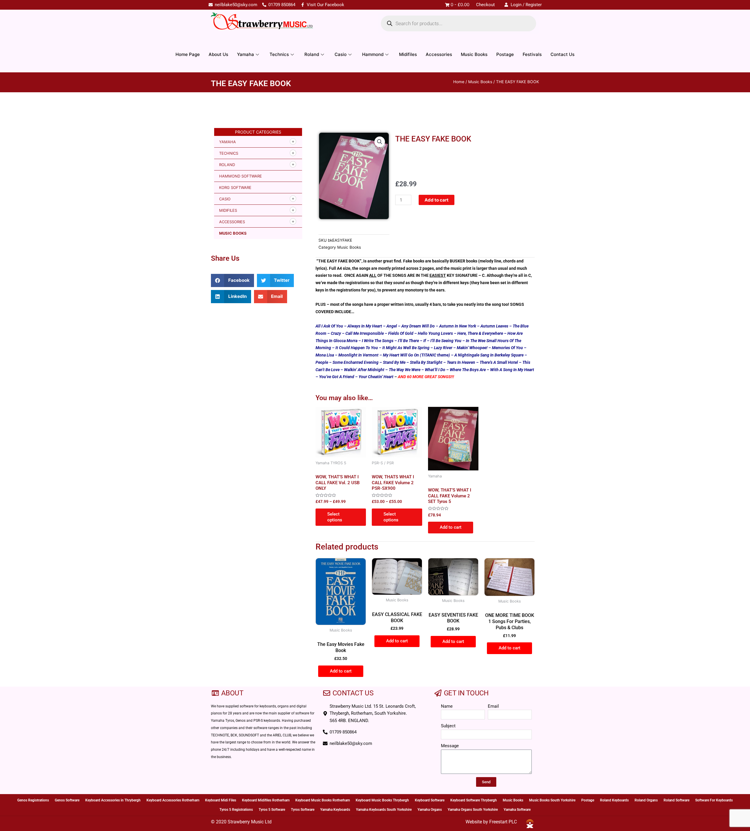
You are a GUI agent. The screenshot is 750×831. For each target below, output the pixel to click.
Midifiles (408, 54)
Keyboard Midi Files (220, 800)
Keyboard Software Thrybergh (473, 800)
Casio (341, 54)
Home (458, 81)
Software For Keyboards (714, 800)
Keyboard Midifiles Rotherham (265, 800)
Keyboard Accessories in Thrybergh (113, 800)
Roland (311, 54)
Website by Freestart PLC (491, 822)
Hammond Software (240, 176)
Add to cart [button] (450, 527)
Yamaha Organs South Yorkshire (473, 810)
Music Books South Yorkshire (552, 800)
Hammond (372, 54)
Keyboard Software (429, 800)
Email (493, 706)
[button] (232, 280)
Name (447, 706)
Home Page (187, 54)
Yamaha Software (517, 810)
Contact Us (562, 54)
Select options (334, 517)
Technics (279, 54)
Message (450, 745)
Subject (448, 725)
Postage (505, 54)
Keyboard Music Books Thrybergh (382, 800)
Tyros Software (302, 810)
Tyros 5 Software (272, 810)
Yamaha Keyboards (335, 810)
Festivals (532, 54)
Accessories (439, 54)
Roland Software (676, 800)
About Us (218, 54)
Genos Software (67, 800)
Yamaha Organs (429, 810)
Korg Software (235, 187)
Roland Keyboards (614, 800)
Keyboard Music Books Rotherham (322, 800)
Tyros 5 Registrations (236, 810)
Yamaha (245, 54)
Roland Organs (646, 800)
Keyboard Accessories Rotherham (172, 800)
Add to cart (437, 200)
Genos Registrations (33, 800)
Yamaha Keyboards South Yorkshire (384, 810)
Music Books (474, 54)
